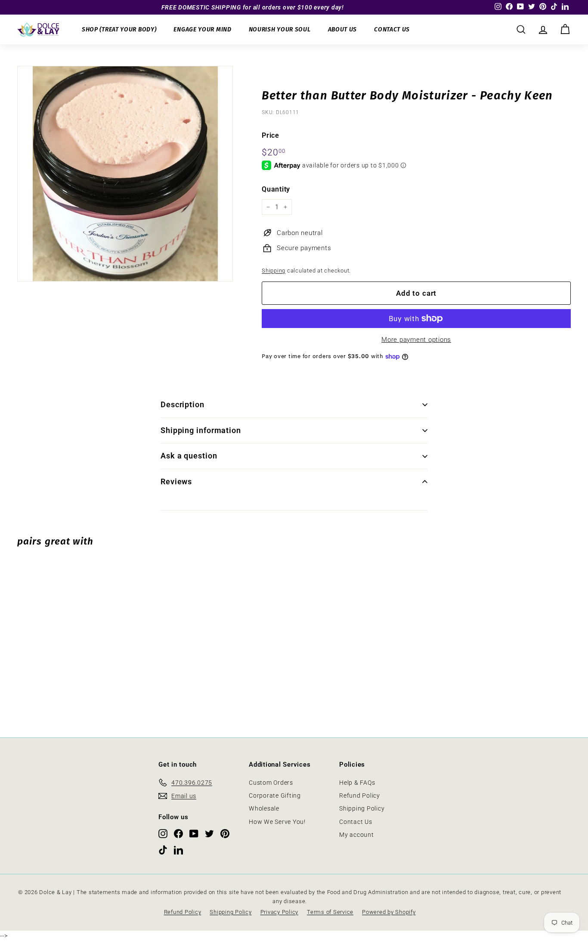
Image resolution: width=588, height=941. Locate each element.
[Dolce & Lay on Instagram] (162, 834)
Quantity (276, 189)
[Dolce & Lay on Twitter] (209, 834)
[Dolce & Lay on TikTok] (162, 849)
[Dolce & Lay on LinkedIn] (178, 849)
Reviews (176, 481)
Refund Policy (359, 795)
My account (356, 834)
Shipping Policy (361, 808)
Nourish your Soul (280, 29)
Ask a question (189, 455)
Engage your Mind (202, 29)
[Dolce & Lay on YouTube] (193, 834)
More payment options (416, 340)
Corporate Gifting (275, 795)
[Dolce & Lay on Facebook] (178, 834)
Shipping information (201, 430)
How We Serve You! (277, 821)
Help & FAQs (357, 782)
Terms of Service (330, 912)
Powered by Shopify (389, 912)
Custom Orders (271, 782)
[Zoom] (125, 173)
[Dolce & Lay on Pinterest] (224, 834)
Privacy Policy (279, 912)
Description (182, 404)
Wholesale (264, 808)
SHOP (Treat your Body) (119, 29)
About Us (342, 29)
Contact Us (392, 29)
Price (270, 135)
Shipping (273, 270)
